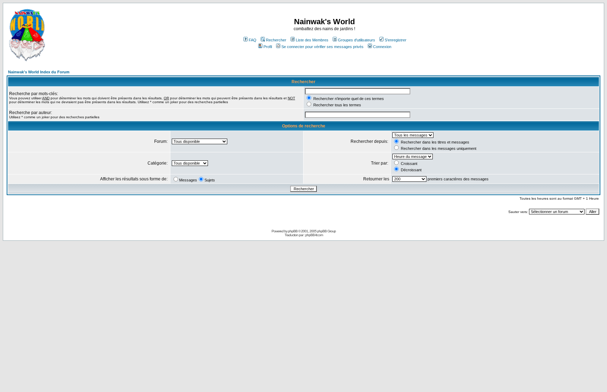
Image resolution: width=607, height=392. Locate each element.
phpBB (293, 231)
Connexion (382, 47)
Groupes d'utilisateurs (356, 40)
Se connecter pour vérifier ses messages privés (322, 47)
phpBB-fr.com (314, 235)
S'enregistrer (395, 40)
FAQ (252, 40)
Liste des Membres (312, 40)
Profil (267, 47)
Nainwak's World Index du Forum (39, 72)
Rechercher (276, 40)
